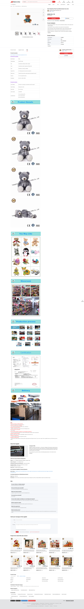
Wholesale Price (47, 603)
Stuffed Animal (24, 471)
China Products (28, 603)
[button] (51, 1)
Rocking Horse (35, 471)
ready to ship (44, 577)
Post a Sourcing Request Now (34, 531)
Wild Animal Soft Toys (32, 590)
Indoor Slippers (46, 471)
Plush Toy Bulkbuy (31, 596)
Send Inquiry (54, 18)
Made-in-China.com (38, 604)
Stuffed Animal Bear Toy (14, 596)
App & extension (63, 4)
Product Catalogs (22, 576)
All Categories (13, 4)
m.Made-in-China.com (44, 604)
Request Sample (62, 20)
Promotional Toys (13, 472)
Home (11, 6)
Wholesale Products (42, 603)
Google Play (18, 600)
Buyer (53, 4)
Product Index (57, 603)
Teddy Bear (17, 471)
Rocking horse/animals (45, 579)
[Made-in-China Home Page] (15, 2)
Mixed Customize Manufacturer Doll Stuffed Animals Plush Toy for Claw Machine (67, 568)
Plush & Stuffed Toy (18, 6)
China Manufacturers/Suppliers (35, 603)
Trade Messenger (24, 600)
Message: (14, 524)
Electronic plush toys (60, 579)
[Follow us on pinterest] (71, 600)
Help (57, 4)
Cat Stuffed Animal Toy (24, 590)
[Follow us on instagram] (69, 600)
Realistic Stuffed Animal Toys (15, 590)
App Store (13, 600)
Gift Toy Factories (13, 594)
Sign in (73, 2)
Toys (13, 6)
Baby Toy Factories (30, 594)
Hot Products (24, 603)
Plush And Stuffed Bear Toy (56, 594)
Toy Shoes (28, 471)
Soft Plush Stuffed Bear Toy (23, 596)
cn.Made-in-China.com (50, 604)
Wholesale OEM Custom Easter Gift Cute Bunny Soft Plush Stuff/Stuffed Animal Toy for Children (29, 551)
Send (17, 531)
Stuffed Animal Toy (24, 6)
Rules (73, 4)
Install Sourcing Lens (32, 600)
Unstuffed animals (60, 577)
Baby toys (11, 579)
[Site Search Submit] (53, 2)
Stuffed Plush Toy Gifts (48, 594)
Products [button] (24, 1)
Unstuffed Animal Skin (41, 471)
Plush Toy (20, 471)
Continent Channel (52, 603)
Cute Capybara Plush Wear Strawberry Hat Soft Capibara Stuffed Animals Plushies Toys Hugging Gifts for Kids (68, 551)
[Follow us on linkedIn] (73, 600)
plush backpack (28, 579)
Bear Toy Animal (64, 594)
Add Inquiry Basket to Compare (28, 36)
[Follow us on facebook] (66, 600)
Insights (60, 603)
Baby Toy (31, 471)
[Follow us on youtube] (70, 600)
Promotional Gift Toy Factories (38, 594)
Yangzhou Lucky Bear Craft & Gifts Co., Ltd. (55, 10)
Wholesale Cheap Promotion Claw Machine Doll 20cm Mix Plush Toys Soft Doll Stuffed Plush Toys (41, 551)
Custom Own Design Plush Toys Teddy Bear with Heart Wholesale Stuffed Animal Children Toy (42, 568)
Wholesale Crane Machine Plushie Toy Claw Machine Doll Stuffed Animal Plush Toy (54, 568)
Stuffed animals (28, 577)
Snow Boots (51, 471)
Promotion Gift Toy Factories (22, 594)
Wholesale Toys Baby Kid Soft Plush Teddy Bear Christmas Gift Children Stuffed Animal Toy (16, 551)
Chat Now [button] (67, 18)
